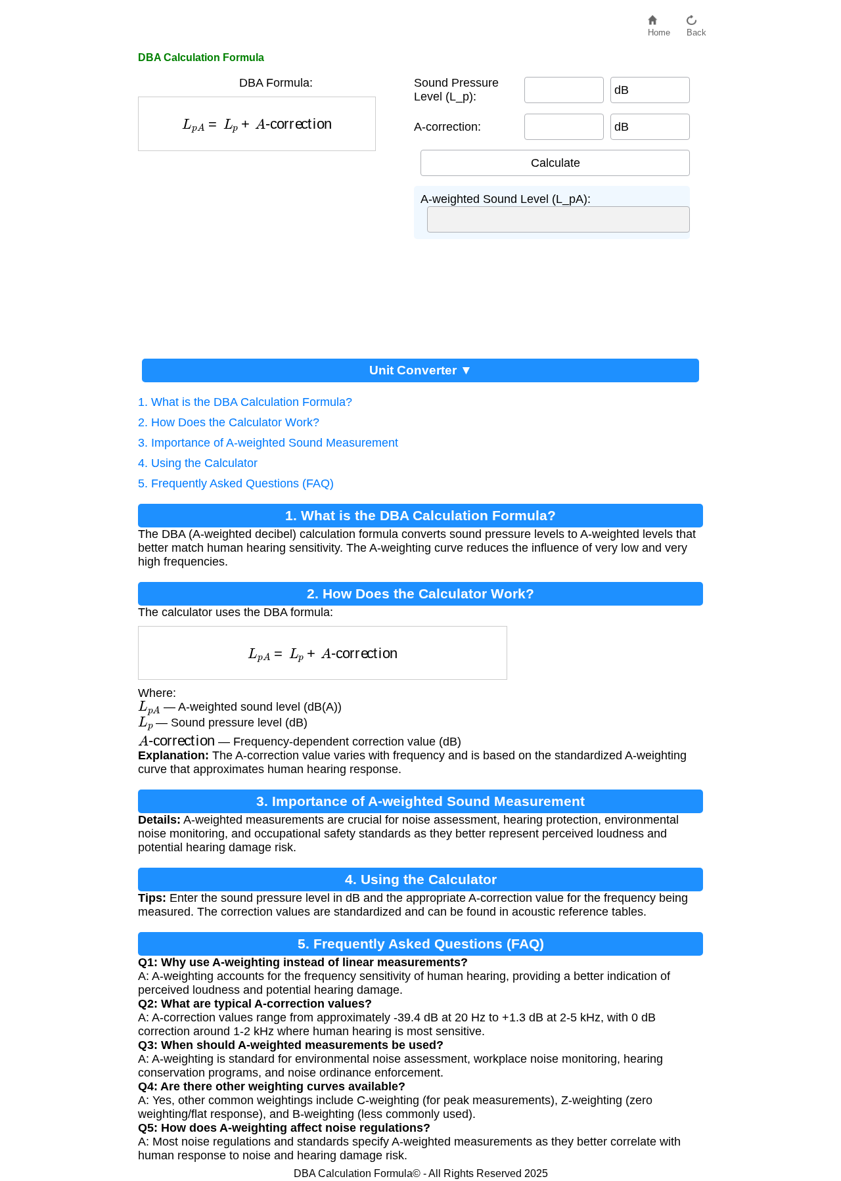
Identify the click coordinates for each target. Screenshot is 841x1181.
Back (696, 29)
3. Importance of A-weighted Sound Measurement (268, 442)
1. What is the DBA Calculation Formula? (245, 402)
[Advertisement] (269, 250)
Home (659, 29)
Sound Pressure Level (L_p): (456, 89)
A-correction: (447, 126)
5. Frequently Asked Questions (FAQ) (236, 483)
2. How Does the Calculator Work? (228, 422)
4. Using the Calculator (198, 463)
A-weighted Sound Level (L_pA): (505, 199)
